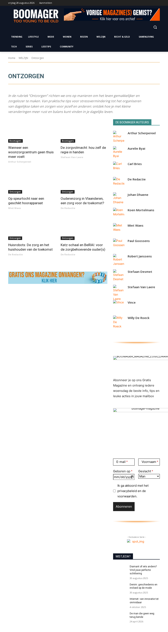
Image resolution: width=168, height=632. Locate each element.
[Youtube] (157, 3)
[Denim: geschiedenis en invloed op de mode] (120, 588)
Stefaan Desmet (140, 272)
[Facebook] (134, 3)
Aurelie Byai (136, 148)
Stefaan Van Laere (72, 157)
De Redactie (68, 208)
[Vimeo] (151, 3)
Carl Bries (135, 164)
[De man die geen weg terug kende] (120, 617)
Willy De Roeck (138, 318)
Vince (132, 302)
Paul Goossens (139, 241)
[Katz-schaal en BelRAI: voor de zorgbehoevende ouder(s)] (84, 228)
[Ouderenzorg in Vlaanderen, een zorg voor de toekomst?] (84, 182)
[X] (146, 3)
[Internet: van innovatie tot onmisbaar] (120, 602)
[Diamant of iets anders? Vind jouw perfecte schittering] (120, 570)
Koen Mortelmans (141, 210)
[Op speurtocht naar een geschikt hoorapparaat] (31, 182)
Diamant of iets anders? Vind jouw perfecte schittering (143, 570)
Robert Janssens (140, 256)
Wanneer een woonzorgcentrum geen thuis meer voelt (31, 152)
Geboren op (121, 471)
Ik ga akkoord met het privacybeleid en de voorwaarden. (133, 491)
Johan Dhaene (138, 195)
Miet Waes (14, 208)
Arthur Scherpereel (19, 161)
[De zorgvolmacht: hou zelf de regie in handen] (84, 131)
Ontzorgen (15, 191)
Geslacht (144, 471)
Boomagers (15, 140)
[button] (155, 27)
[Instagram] (140, 3)
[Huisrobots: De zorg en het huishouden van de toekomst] (31, 228)
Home (11, 58)
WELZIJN (23, 58)
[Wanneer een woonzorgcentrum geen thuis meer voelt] (31, 131)
